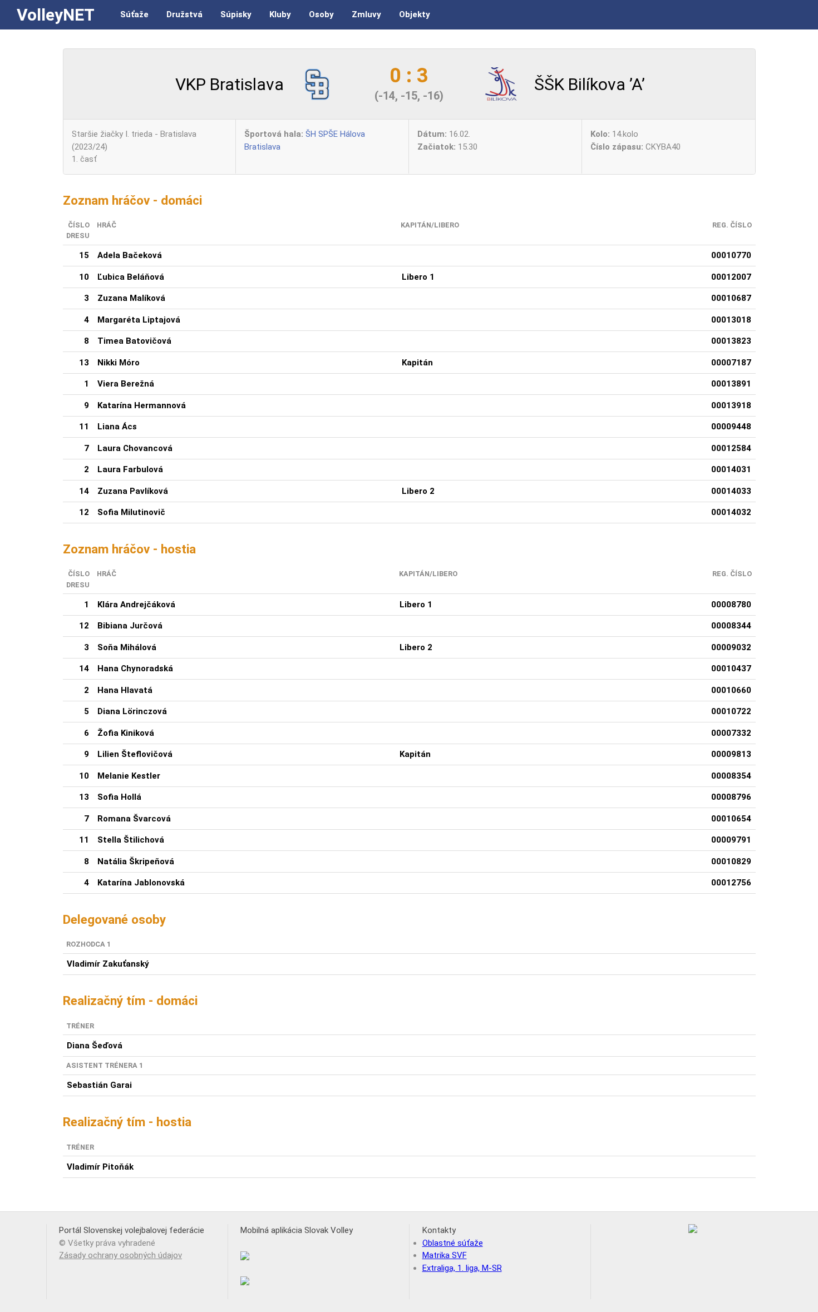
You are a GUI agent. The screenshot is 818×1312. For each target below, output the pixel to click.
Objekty (414, 14)
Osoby (321, 14)
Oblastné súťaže (452, 1243)
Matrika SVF (444, 1255)
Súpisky (236, 14)
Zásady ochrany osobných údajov (120, 1255)
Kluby (280, 14)
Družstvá (184, 14)
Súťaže (134, 14)
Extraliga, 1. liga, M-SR (462, 1268)
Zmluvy (366, 14)
